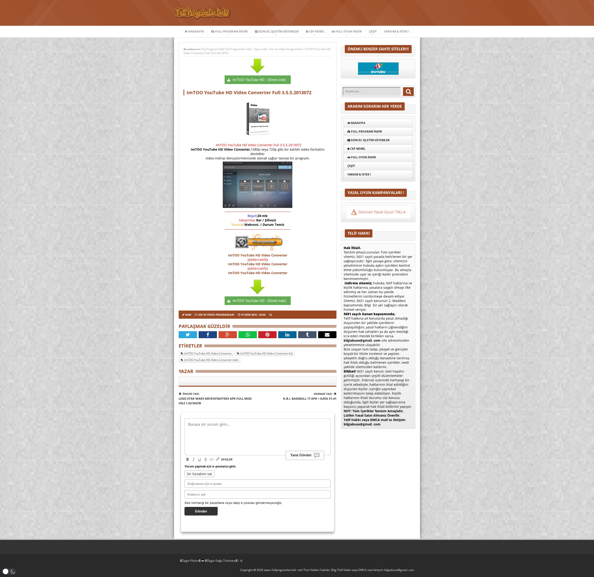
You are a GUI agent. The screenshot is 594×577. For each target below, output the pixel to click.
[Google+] (228, 334)
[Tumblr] (307, 334)
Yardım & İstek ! (396, 31)
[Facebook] (208, 334)
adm (188, 314)
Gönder (201, 511)
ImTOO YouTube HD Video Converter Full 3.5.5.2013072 (249, 92)
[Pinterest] (267, 334)
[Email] (327, 334)
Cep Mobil (316, 31)
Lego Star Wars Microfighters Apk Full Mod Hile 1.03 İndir (215, 398)
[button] (9, 571)
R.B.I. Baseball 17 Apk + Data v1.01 (309, 396)
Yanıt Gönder (301, 455)
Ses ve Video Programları (286, 49)
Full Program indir (231, 31)
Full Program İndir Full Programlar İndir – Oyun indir (234, 49)
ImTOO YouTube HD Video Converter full (266, 353)
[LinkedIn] (287, 334)
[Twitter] (188, 334)
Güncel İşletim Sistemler (278, 31)
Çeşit (373, 31)
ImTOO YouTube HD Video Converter (257, 255)
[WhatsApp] (248, 334)
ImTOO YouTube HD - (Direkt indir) (259, 80)
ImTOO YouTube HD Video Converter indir (211, 360)
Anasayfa (195, 31)
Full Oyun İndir (348, 31)
